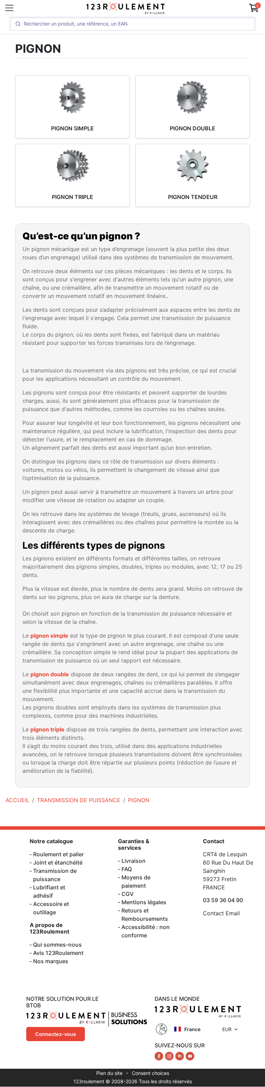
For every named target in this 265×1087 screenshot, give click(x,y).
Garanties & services (133, 844)
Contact (213, 841)
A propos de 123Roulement (49, 928)
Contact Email (221, 913)
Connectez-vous (55, 1034)
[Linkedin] (180, 1055)
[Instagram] (170, 1055)
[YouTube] (190, 1055)
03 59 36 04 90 (223, 900)
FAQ (126, 869)
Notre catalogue (51, 841)
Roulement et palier (58, 854)
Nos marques (50, 961)
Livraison (133, 860)
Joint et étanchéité (57, 862)
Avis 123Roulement (58, 952)
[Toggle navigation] (9, 8)
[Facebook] (160, 1055)
